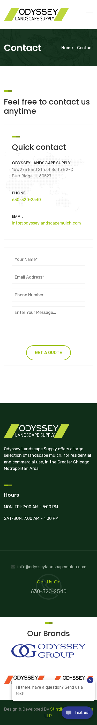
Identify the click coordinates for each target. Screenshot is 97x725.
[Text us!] (77, 714)
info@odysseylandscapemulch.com (46, 223)
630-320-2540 (26, 199)
